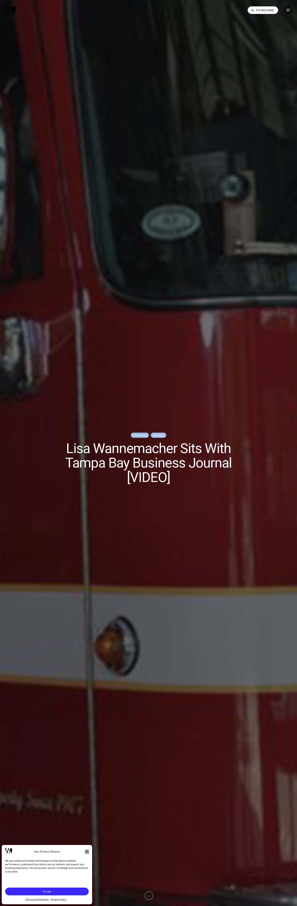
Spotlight (158, 435)
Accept (47, 891)
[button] (87, 851)
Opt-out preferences (37, 899)
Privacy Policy (59, 899)
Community (140, 435)
